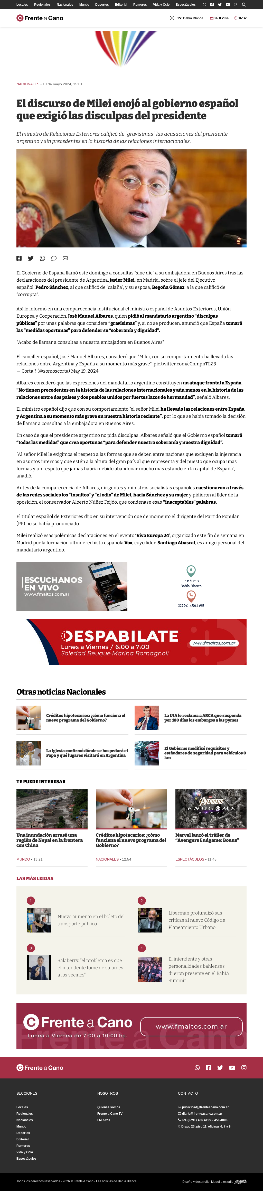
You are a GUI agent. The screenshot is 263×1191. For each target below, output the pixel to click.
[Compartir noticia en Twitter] (31, 258)
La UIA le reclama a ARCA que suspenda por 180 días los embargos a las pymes (202, 718)
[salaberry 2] (39, 967)
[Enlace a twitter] (220, 4)
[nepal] (52, 808)
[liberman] (150, 920)
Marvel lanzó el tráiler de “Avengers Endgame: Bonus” (207, 837)
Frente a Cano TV (110, 1113)
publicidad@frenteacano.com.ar (205, 1107)
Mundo (84, 4)
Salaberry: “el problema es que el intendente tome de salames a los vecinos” (90, 968)
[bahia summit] (150, 969)
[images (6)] (211, 808)
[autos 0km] (147, 753)
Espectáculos (186, 4)
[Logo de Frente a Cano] (39, 18)
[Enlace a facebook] (212, 4)
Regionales (42, 4)
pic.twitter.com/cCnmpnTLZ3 (185, 364)
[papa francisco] (28, 753)
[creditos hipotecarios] (28, 718)
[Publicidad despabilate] (131, 642)
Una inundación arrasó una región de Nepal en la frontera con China (49, 840)
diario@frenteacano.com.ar (202, 1113)
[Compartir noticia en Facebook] (19, 258)
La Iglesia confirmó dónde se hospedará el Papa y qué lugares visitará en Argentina (87, 753)
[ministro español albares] (131, 198)
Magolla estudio (222, 1182)
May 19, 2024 (85, 371)
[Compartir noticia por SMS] (54, 258)
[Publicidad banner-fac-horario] (131, 1026)
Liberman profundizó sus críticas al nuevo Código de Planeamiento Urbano (196, 920)
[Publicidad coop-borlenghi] (131, 54)
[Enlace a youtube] (228, 4)
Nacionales (65, 4)
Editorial (121, 4)
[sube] (39, 920)
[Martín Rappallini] (147, 718)
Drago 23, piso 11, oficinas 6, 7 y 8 (206, 1126)
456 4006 (221, 1120)
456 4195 (204, 1120)
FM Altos (103, 1120)
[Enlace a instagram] (235, 4)
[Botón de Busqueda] (244, 4)
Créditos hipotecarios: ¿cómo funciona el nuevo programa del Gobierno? (85, 718)
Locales (22, 4)
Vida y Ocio (161, 4)
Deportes (102, 4)
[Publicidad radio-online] (71, 586)
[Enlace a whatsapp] (204, 4)
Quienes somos (108, 1107)
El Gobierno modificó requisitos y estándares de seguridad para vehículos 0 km (205, 753)
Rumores (140, 4)
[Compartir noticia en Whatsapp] (42, 258)
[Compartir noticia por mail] (65, 258)
